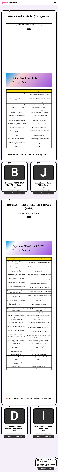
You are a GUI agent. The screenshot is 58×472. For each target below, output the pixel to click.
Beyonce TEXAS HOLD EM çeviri (16, 398)
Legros (38, 25)
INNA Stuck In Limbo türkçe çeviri (35, 155)
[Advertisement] (29, 42)
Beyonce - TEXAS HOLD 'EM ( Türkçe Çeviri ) (14, 184)
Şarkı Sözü (21, 25)
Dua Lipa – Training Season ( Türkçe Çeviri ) (14, 427)
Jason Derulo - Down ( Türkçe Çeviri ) (43, 184)
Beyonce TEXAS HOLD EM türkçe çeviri (39, 398)
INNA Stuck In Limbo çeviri (15, 155)
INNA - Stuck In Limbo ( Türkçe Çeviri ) (43, 427)
